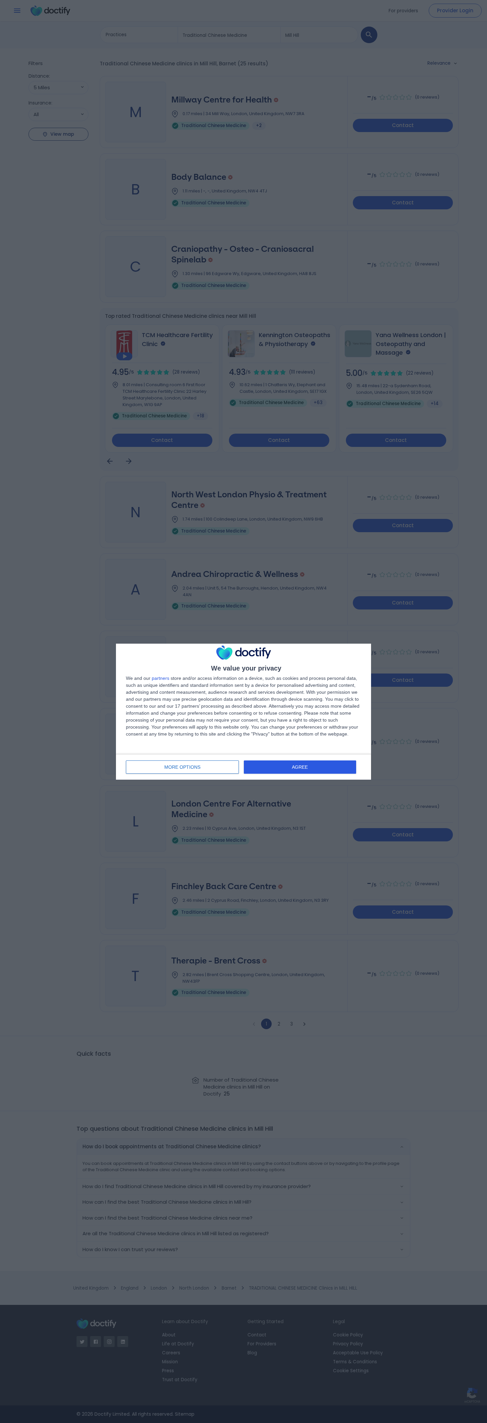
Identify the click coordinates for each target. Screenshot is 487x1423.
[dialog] (243, 712)
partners (160, 678)
